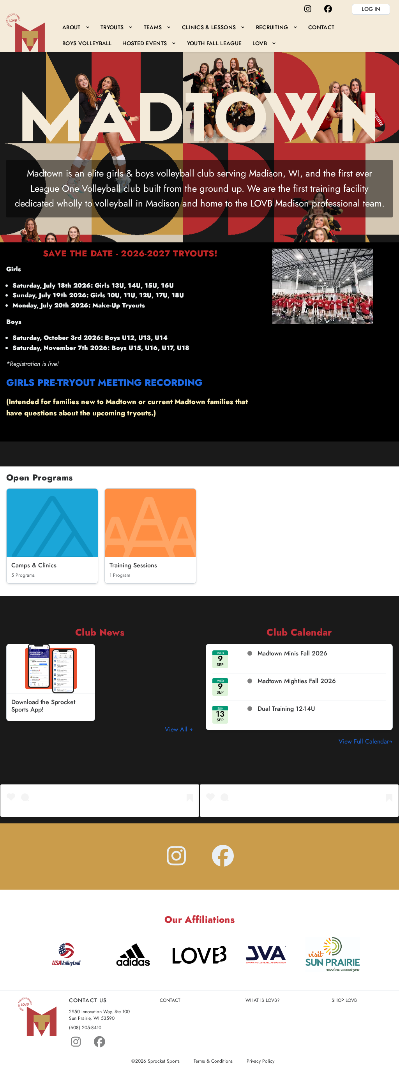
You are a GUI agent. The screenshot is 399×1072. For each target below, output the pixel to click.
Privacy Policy (260, 1061)
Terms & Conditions (213, 1061)
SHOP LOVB (344, 1000)
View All (177, 729)
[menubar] (225, 35)
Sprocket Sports (164, 1061)
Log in (371, 9)
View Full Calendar (364, 741)
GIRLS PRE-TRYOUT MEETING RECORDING (104, 382)
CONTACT (170, 1000)
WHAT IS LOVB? (262, 1000)
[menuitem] (76, 27)
